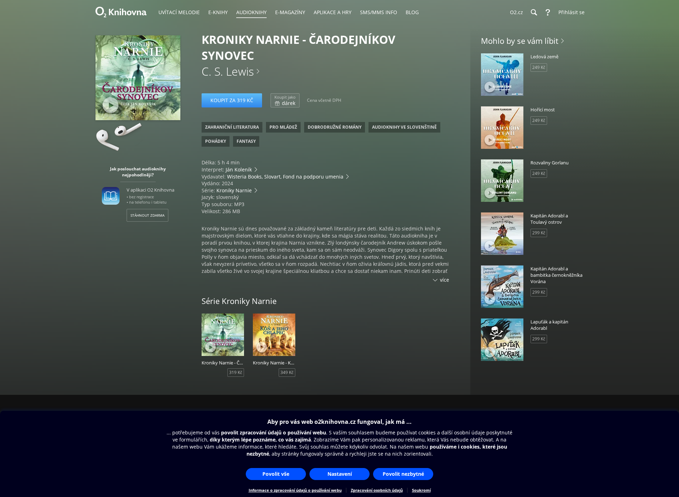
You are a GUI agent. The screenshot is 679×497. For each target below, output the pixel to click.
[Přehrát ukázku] (110, 105)
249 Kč (538, 67)
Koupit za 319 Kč (231, 100)
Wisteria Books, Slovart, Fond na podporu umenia (285, 176)
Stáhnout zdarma (147, 215)
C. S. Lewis (228, 71)
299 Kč (538, 233)
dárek (285, 100)
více (444, 279)
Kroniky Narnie (234, 190)
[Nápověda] (548, 12)
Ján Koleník (239, 169)
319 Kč (235, 372)
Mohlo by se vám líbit (519, 40)
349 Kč (287, 372)
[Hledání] (534, 12)
